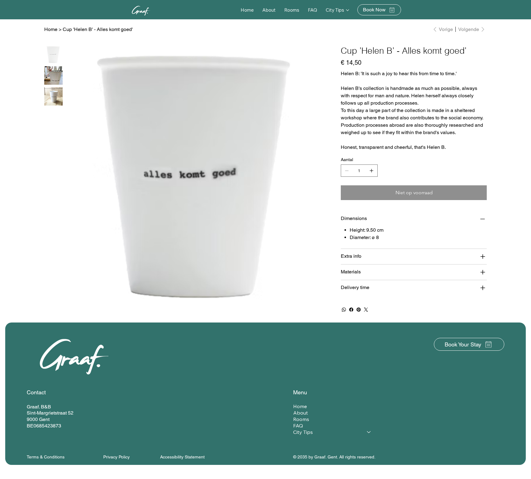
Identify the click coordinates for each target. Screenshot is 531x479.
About (300, 413)
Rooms (301, 419)
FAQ (298, 426)
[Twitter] (366, 310)
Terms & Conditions (46, 456)
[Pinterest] (359, 310)
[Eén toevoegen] (371, 170)
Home (300, 406)
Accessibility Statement (182, 456)
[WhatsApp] (344, 310)
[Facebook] (351, 310)
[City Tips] (369, 432)
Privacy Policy (116, 456)
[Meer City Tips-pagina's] (347, 10)
